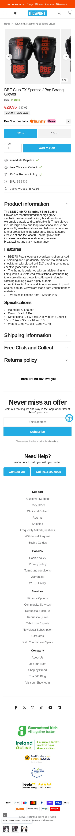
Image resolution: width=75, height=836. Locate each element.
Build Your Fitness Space (37, 642)
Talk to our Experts (37, 623)
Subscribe (37, 431)
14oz (54, 133)
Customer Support (37, 498)
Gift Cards (37, 635)
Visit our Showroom (37, 682)
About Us (37, 657)
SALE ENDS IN (15, 4)
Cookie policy (37, 558)
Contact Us (17, 472)
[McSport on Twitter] (24, 707)
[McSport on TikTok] (41, 708)
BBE (6, 99)
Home (7, 24)
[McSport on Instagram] (32, 708)
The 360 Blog (37, 676)
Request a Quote (37, 617)
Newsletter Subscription (37, 629)
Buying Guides (37, 542)
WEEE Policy (37, 583)
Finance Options (37, 598)
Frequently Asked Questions (37, 530)
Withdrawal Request (37, 536)
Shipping (37, 523)
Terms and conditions (37, 570)
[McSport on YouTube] (50, 708)
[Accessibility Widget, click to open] (69, 418)
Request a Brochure (37, 610)
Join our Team (37, 663)
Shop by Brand (37, 670)
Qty (9, 144)
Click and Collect (37, 511)
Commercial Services (37, 604)
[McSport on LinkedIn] (59, 708)
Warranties (37, 576)
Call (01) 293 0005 (48, 472)
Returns (37, 517)
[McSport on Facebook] (15, 708)
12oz (20, 133)
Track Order (37, 505)
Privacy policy (37, 564)
